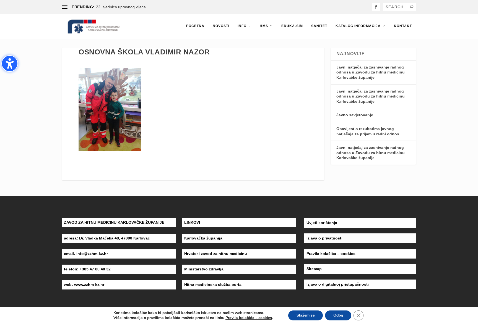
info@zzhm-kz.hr (92, 253)
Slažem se (306, 315)
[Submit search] (411, 6)
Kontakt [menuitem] (403, 26)
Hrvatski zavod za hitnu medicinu (215, 253)
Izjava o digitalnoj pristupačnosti (337, 284)
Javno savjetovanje (354, 115)
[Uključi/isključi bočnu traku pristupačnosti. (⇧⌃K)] (9, 63)
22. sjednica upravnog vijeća (121, 7)
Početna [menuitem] (195, 26)
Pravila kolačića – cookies (330, 253)
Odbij (338, 315)
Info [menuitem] (242, 26)
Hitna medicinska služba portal (213, 284)
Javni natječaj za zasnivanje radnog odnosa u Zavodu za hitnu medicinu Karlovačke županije (370, 72)
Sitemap (314, 269)
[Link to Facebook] (376, 7)
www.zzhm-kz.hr (89, 284)
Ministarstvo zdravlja (204, 269)
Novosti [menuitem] (221, 26)
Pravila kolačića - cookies (248, 317)
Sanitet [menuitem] (319, 26)
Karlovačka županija (203, 238)
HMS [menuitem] (264, 26)
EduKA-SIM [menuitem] (292, 26)
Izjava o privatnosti (324, 238)
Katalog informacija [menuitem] (358, 26)
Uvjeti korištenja (321, 222)
